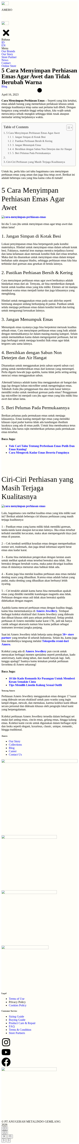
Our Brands (8, 51)
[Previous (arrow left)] (3, 1140)
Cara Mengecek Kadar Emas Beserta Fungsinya (39, 452)
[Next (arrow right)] (8, 1140)
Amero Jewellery (46, 611)
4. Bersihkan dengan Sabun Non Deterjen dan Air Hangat (42, 149)
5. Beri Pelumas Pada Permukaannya (31, 153)
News (4, 60)
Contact (5, 63)
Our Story (7, 54)
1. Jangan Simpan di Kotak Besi (29, 137)
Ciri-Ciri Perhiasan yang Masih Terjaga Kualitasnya (35, 161)
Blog (4, 86)
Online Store (8, 65)
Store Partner (9, 57)
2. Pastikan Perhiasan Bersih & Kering (32, 141)
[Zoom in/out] (10, 1136)
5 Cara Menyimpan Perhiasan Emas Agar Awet (33, 132)
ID (3, 42)
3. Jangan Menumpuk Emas (26, 145)
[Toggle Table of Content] (68, 127)
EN (3, 45)
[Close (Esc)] (4, 1136)
